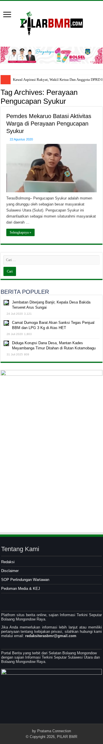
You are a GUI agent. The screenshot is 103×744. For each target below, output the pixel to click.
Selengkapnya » (20, 232)
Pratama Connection (54, 731)
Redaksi (8, 562)
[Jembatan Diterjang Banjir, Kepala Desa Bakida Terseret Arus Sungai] (6, 303)
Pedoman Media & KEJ (20, 588)
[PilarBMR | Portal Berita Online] (51, 23)
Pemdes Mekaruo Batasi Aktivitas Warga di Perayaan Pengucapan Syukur (48, 123)
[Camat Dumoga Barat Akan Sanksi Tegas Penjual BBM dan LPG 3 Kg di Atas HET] (6, 323)
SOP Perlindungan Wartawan (25, 579)
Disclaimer (10, 571)
